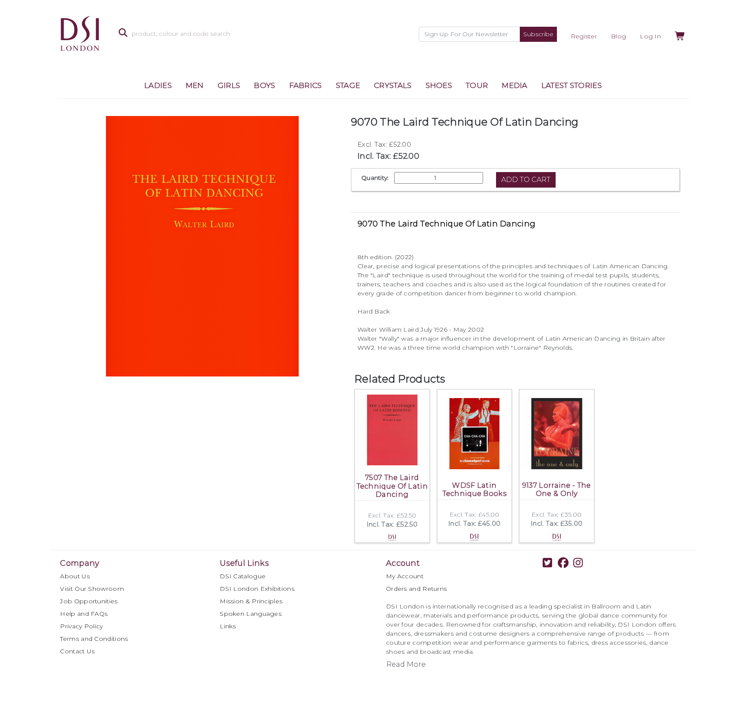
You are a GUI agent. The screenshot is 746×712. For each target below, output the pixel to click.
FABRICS (305, 85)
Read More (406, 664)
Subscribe (538, 34)
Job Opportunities (88, 601)
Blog (618, 36)
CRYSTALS (392, 85)
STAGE (348, 85)
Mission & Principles (251, 601)
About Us (74, 576)
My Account (405, 576)
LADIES (158, 85)
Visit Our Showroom (91, 589)
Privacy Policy (81, 626)
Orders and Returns (416, 589)
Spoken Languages (250, 614)
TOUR (477, 85)
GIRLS (229, 85)
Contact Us (77, 651)
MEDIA (515, 85)
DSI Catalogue (243, 576)
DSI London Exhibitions (257, 589)
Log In (650, 36)
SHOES (439, 85)
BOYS (264, 85)
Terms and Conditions (94, 639)
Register (584, 36)
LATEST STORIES (571, 85)
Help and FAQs (83, 614)
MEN (195, 85)
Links (228, 626)
